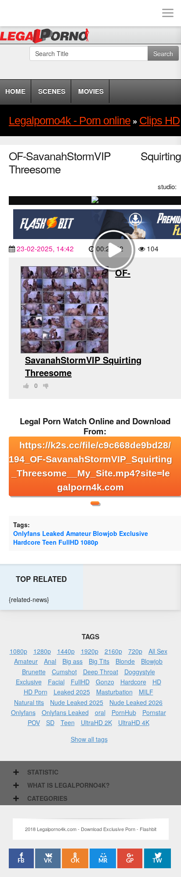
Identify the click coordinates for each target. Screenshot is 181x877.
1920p (89, 651)
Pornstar (154, 712)
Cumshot (64, 671)
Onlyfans (23, 712)
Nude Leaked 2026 (136, 702)
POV (34, 722)
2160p (113, 651)
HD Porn (35, 691)
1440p (66, 651)
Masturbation (114, 691)
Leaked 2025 (72, 691)
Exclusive (133, 533)
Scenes (51, 91)
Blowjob (105, 533)
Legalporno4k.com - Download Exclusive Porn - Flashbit (47, 37)
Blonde (125, 661)
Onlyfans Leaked (38, 533)
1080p (89, 542)
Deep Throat (100, 671)
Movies (91, 91)
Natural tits (29, 702)
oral (100, 712)
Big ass (72, 661)
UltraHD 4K (133, 722)
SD (50, 722)
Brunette (34, 671)
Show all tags (89, 739)
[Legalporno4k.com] (13, 13)
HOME (15, 91)
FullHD (68, 542)
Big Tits (99, 661)
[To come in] (39, 13)
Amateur (78, 533)
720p (135, 651)
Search (163, 53)
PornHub (124, 712)
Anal (50, 661)
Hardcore (26, 542)
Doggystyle (139, 671)
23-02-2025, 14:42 (45, 248)
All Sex (157, 651)
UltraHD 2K (96, 722)
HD (156, 681)
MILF (146, 691)
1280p (42, 651)
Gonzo (105, 681)
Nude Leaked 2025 (76, 702)
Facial (56, 681)
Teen (49, 542)
